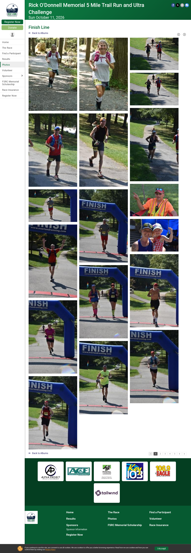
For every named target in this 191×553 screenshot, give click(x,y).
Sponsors (7, 76)
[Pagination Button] (184, 454)
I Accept (161, 548)
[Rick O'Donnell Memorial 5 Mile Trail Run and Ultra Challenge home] (12, 10)
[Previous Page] (178, 34)
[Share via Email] (182, 5)
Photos (6, 64)
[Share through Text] (187, 5)
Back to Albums (40, 33)
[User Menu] (12, 34)
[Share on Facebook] (173, 5)
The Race (7, 47)
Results (6, 59)
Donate (12, 27)
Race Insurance (10, 90)
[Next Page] (184, 34)
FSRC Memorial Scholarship (10, 83)
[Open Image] (53, 74)
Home (5, 42)
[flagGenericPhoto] (68, 108)
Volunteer (7, 70)
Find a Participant (11, 53)
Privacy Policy (50, 550)
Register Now (12, 21)
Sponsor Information (76, 529)
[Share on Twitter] (178, 5)
